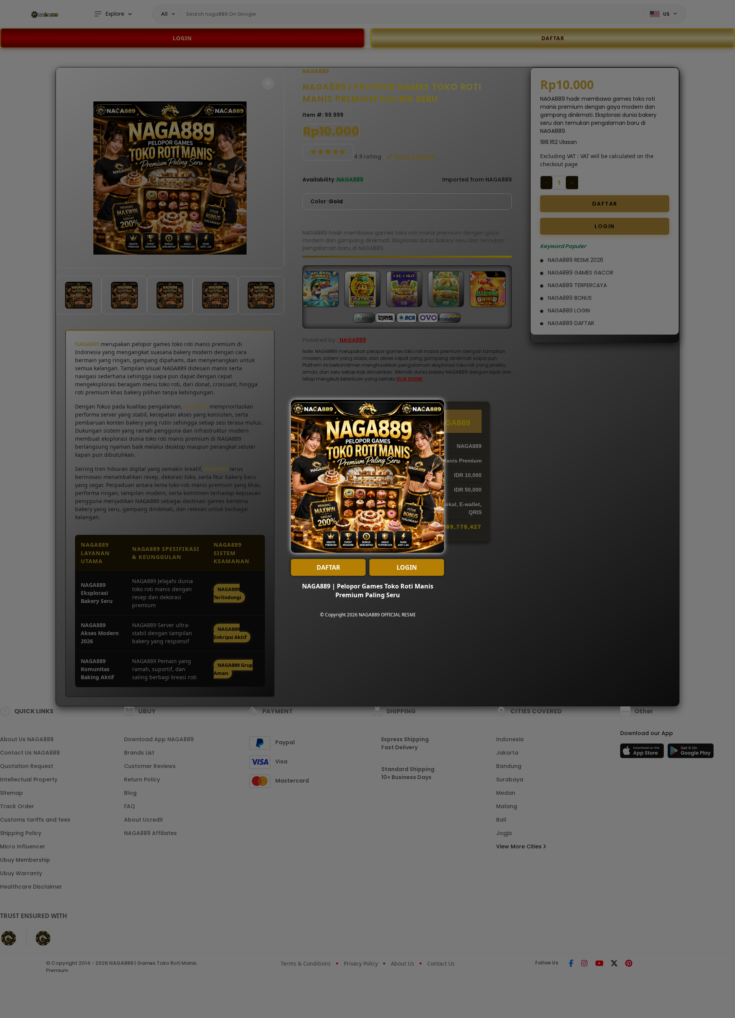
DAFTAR (328, 567)
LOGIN (407, 567)
